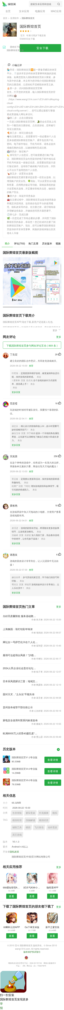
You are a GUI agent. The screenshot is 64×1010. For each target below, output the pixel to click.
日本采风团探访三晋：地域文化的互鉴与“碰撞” (20, 681)
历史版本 (47, 243)
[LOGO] (9, 4)
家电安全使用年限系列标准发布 (20, 720)
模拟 (54, 812)
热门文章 (33, 243)
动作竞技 (52, 827)
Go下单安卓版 (32, 927)
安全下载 (42, 48)
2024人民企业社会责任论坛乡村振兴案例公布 (20, 668)
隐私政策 (14, 851)
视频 (58, 243)
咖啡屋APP (52, 887)
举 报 (1, 1005)
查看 (11, 896)
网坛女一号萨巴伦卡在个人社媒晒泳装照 (20, 642)
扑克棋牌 (43, 812)
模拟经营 (17, 820)
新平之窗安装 (52, 927)
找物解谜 (30, 820)
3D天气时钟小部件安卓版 (32, 887)
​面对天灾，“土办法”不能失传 (18, 694)
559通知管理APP (11, 887)
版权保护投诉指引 (32, 951)
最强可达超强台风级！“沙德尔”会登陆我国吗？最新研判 (20, 655)
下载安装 (41, 35)
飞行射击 (39, 827)
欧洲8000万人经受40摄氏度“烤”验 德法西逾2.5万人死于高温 (20, 733)
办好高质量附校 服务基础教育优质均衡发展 (20, 616)
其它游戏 (17, 834)
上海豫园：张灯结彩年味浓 (18, 629)
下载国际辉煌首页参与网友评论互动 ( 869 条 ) (32, 345)
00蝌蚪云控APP (11, 927)
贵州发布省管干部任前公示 (18, 707)
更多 (58, 337)
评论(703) (19, 243)
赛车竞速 (30, 812)
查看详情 (52, 759)
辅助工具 (17, 827)
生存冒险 (17, 812)
